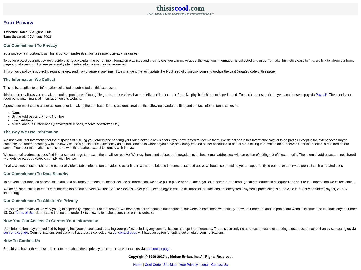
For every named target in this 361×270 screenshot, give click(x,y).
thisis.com (180, 8)
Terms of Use (24, 212)
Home (137, 264)
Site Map (170, 264)
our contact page (15, 232)
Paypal (321, 95)
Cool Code (153, 264)
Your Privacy (188, 264)
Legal (204, 264)
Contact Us (219, 264)
